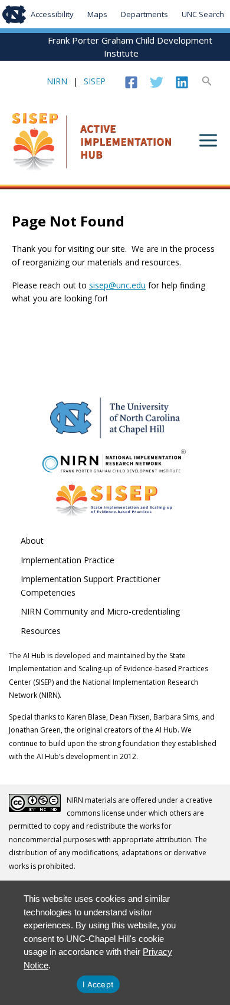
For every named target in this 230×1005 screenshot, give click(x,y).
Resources (41, 630)
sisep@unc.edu (117, 285)
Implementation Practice (67, 560)
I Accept (98, 984)
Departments (144, 14)
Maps (97, 14)
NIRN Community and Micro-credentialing (100, 611)
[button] (207, 81)
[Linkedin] (182, 82)
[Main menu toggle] (208, 140)
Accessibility (52, 14)
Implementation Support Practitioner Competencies (90, 585)
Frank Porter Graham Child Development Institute (130, 46)
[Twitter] (157, 82)
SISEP (95, 81)
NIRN (57, 81)
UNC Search (203, 14)
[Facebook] (131, 82)
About (32, 540)
